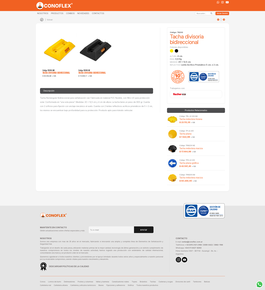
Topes (134, 282)
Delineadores (69, 282)
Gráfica (131, 285)
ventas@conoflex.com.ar (192, 242)
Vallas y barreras (102, 282)
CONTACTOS (98, 13)
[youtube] (227, 2)
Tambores (197, 282)
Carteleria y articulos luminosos (83, 285)
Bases (101, 285)
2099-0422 (208, 245)
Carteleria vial (45, 285)
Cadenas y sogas (166, 282)
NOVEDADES (83, 13)
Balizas (207, 282)
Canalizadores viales (120, 282)
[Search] (211, 13)
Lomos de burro (54, 282)
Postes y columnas (85, 282)
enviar (143, 229)
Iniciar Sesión (222, 13)
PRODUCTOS (57, 13)
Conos (42, 282)
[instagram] (222, 2)
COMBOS (70, 13)
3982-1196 (218, 245)
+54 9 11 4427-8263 (193, 248)
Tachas (153, 282)
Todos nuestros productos (147, 285)
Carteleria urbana (61, 285)
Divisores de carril (183, 282)
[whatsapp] (218, 2)
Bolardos (143, 282)
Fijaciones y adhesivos (115, 285)
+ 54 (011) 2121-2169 (193, 245)
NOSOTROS (42, 13)
